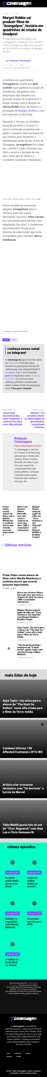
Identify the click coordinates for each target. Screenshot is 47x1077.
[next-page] (12, 969)
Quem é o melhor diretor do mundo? (32, 882)
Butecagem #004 (34, 913)
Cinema (15, 13)
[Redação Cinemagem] (4, 60)
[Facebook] (15, 485)
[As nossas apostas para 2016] (35, 903)
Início (6, 13)
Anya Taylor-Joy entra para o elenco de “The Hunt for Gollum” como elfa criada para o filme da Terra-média (30, 632)
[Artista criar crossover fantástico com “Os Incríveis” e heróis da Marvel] (23, 779)
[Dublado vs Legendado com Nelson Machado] (13, 903)
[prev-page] (5, 969)
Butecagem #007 (12, 872)
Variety (14, 340)
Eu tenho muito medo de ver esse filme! (12, 882)
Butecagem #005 (12, 913)
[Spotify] (18, 1062)
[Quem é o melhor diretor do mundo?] (35, 862)
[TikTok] (29, 1062)
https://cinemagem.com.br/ (28, 446)
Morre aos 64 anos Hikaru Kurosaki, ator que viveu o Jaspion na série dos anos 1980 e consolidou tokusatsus (23, 518)
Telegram (13, 363)
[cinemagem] (17, 3)
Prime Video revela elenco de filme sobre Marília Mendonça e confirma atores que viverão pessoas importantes (8, 521)
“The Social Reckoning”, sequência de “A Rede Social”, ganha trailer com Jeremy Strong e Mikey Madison (30, 650)
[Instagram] (20, 485)
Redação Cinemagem (20, 61)
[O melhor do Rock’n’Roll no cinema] (13, 944)
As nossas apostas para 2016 (34, 921)
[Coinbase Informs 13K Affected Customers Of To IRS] (23, 739)
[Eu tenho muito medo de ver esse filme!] (13, 862)
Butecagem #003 (12, 954)
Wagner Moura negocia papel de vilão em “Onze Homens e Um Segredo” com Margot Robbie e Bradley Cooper (37, 522)
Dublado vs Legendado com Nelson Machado (11, 923)
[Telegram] (23, 1062)
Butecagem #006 (34, 872)
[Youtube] (24, 485)
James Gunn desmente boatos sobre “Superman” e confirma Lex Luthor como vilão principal (12, 419)
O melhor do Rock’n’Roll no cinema (12, 962)
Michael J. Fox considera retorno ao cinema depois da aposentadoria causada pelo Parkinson (34, 420)
